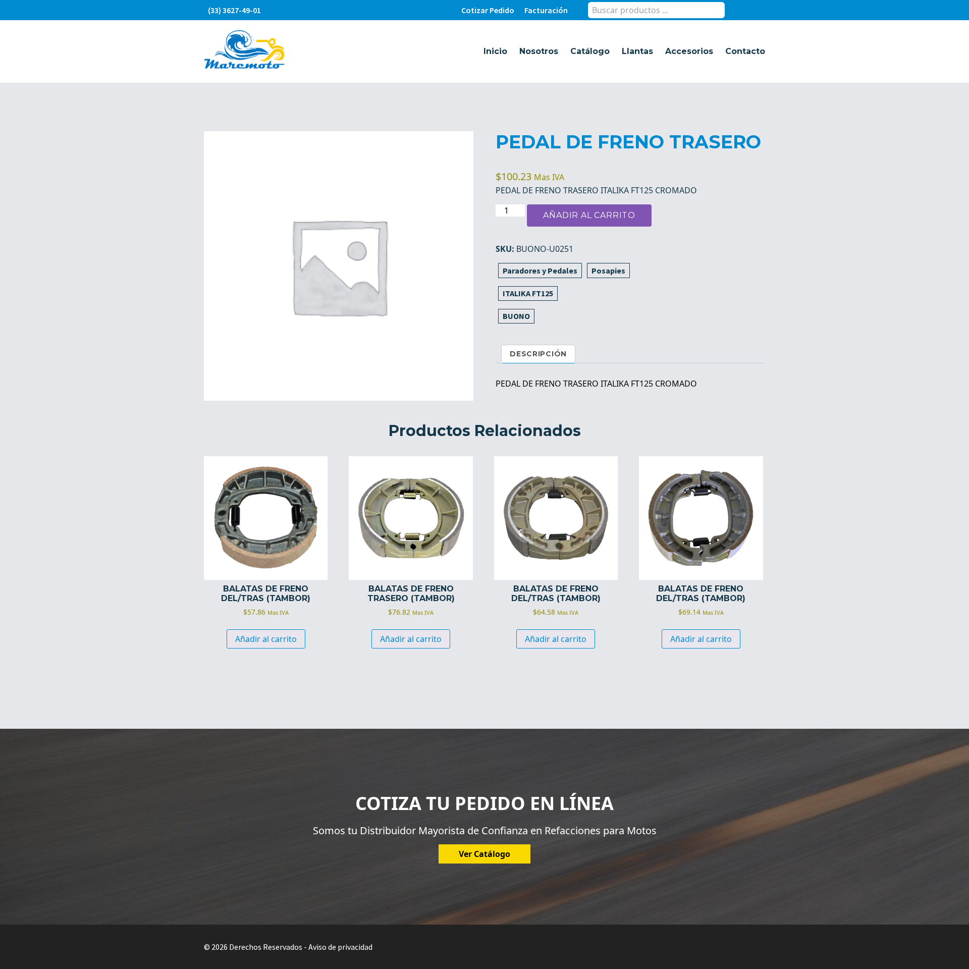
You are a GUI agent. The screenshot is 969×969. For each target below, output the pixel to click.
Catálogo (590, 51)
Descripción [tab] (538, 353)
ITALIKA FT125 (528, 293)
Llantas (637, 51)
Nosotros (538, 51)
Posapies (608, 270)
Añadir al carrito (589, 215)
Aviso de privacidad (340, 947)
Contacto (745, 51)
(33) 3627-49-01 (234, 10)
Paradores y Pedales (540, 270)
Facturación (546, 10)
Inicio (495, 51)
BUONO (516, 316)
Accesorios (689, 51)
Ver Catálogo (484, 853)
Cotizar (487, 10)
